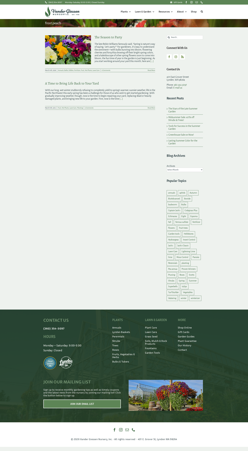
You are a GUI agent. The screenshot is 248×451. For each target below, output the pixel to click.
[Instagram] (175, 56)
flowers (171, 228)
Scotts (191, 275)
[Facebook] (169, 56)
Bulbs (66, 70)
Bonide (187, 199)
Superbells (173, 286)
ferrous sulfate (181, 222)
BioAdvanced (174, 199)
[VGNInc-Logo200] (62, 7)
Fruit (82, 70)
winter (183, 298)
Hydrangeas (173, 240)
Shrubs (171, 281)
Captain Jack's (174, 210)
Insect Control (189, 240)
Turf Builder (173, 292)
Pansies (196, 257)
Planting (80, 108)
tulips (184, 286)
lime (170, 257)
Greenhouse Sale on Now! (181, 135)
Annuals (61, 70)
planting (185, 263)
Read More (151, 70)
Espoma (193, 216)
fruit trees (183, 228)
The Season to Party (108, 37)
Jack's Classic (183, 245)
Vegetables (188, 292)
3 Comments (89, 108)
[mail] (196, 2)
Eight (183, 216)
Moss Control (182, 257)
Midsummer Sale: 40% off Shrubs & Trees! (181, 119)
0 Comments (106, 70)
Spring (182, 281)
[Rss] (182, 56)
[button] (201, 12)
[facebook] (186, 2)
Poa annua (172, 269)
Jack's (170, 245)
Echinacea (172, 216)
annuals (171, 193)
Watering (172, 298)
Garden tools (174, 234)
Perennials (172, 263)
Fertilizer (77, 70)
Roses (182, 275)
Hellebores (188, 234)
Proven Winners (189, 269)
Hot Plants (88, 70)
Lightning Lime (188, 251)
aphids (182, 193)
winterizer (195, 298)
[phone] (202, 2)
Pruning (171, 275)
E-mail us (177, 87)
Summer (193, 281)
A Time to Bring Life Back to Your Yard (72, 83)
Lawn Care (96, 70)
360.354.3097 (180, 85)
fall (169, 222)
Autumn (193, 193)
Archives (171, 166)
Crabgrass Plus (191, 210)
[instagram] (191, 2)
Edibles (71, 70)
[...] (152, 61)
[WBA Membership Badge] (50, 357)
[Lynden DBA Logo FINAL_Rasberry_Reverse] (66, 357)
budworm (172, 204)
